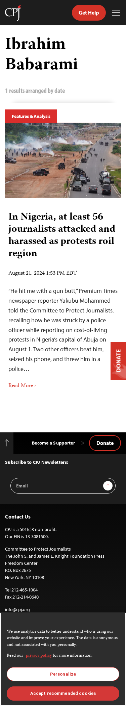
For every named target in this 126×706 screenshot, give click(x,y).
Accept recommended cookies (63, 693)
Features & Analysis (31, 116)
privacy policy (39, 655)
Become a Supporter (53, 443)
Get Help (89, 12)
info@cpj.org (17, 609)
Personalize (63, 674)
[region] (63, 659)
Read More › (22, 386)
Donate (105, 442)
